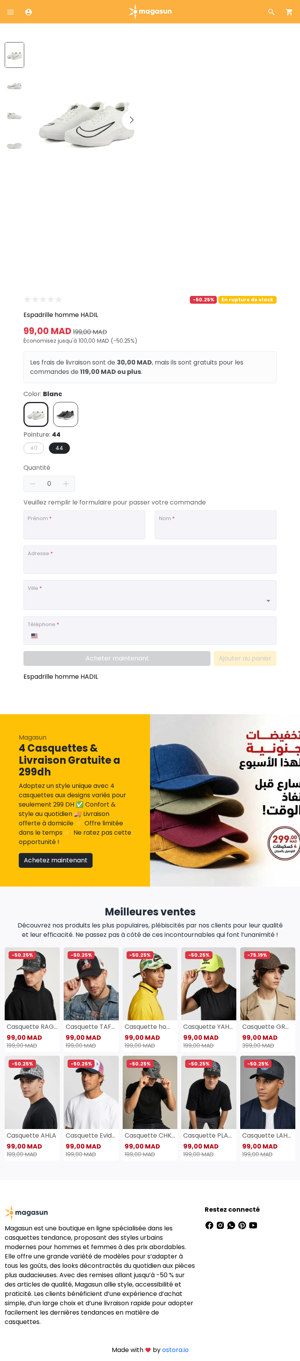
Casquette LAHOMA (267, 1135)
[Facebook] (210, 1225)
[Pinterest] (243, 1225)
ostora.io (175, 1349)
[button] (131, 120)
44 (59, 448)
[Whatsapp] (232, 1225)
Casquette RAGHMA (32, 1026)
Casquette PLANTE (208, 1135)
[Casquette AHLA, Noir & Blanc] (32, 1092)
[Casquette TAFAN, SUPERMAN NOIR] (91, 983)
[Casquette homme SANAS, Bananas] (150, 983)
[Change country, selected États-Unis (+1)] (34, 636)
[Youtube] (253, 1225)
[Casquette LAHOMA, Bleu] (267, 1092)
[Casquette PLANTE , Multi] (208, 1092)
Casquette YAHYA (208, 1026)
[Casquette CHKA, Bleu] (150, 1092)
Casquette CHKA (150, 1135)
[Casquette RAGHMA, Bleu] (32, 983)
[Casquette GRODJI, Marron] (267, 983)
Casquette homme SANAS (150, 1026)
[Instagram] (221, 1225)
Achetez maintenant (56, 860)
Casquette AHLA (31, 1135)
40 (34, 448)
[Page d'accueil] (150, 11)
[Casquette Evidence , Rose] (91, 1092)
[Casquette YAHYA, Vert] (208, 983)
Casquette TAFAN (91, 1026)
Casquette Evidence (91, 1135)
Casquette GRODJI (267, 1026)
